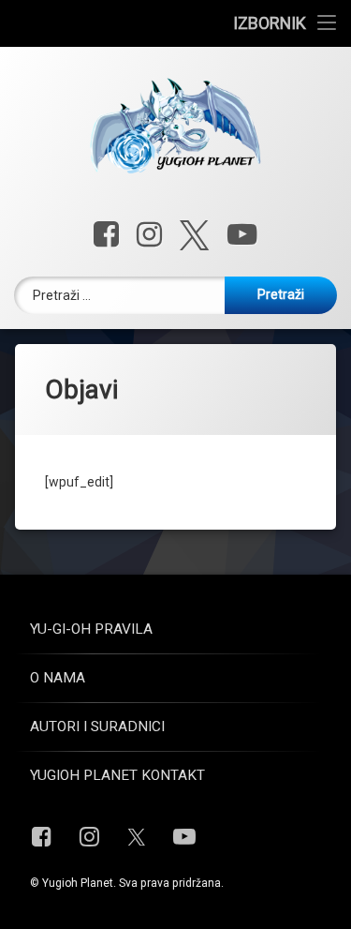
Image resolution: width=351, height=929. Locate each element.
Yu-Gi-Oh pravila (91, 629)
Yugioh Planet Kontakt (117, 775)
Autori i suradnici (97, 726)
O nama (57, 677)
